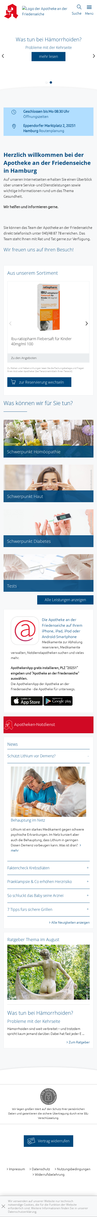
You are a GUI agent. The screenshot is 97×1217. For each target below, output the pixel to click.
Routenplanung (51, 130)
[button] (46, 82)
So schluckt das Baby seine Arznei (35, 895)
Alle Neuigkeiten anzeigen (70, 922)
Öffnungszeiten (35, 116)
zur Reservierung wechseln (41, 382)
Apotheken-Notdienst (34, 724)
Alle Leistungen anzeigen (65, 599)
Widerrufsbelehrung (50, 1174)
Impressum (17, 1168)
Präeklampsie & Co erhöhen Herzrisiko (39, 881)
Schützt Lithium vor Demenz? (31, 755)
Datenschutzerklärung (22, 1212)
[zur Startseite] (45, 10)
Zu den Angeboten (24, 358)
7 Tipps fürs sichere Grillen (29, 909)
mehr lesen (48, 56)
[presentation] (3, 56)
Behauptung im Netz (28, 820)
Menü (89, 13)
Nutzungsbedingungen (73, 1168)
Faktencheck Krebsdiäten (28, 867)
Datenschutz (41, 1168)
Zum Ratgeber (79, 1042)
